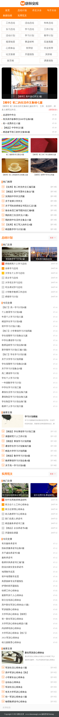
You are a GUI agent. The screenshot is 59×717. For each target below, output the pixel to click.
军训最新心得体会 (10, 609)
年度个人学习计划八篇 (12, 317)
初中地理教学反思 (10, 576)
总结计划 (22, 10)
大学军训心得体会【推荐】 (14, 614)
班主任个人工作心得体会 (17, 504)
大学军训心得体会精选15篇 (15, 623)
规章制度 (10, 42)
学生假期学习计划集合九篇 (14, 335)
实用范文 (22, 15)
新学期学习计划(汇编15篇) (14, 350)
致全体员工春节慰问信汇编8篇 (19, 210)
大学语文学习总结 (13, 282)
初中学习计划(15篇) (11, 326)
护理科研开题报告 (10, 586)
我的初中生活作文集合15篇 (18, 220)
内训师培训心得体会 (11, 628)
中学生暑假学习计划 (11, 340)
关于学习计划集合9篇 (12, 368)
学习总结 (29, 29)
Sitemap (51, 714)
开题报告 (29, 54)
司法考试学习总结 (13, 287)
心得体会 (10, 48)
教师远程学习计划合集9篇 (14, 345)
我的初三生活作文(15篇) (16, 215)
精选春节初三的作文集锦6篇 (16, 132)
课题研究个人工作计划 (16, 436)
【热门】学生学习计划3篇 (14, 354)
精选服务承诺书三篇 (14, 523)
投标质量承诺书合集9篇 (13, 548)
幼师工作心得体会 (10, 590)
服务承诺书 (7, 557)
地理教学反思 (8, 572)
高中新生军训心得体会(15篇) (15, 605)
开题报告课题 (11, 533)
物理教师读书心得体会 (16, 701)
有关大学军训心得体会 (16, 692)
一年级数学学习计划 (11, 383)
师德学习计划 (11, 297)
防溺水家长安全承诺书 (12, 567)
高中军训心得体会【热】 (17, 672)
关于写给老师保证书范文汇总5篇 (21, 206)
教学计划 (48, 35)
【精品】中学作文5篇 (13, 128)
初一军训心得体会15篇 (16, 697)
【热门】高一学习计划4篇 (14, 307)
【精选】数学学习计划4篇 (17, 456)
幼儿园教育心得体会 (11, 642)
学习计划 (29, 35)
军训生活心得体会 (13, 687)
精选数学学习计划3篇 (15, 229)
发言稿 (10, 60)
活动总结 (29, 23)
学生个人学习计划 (10, 378)
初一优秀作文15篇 (11, 123)
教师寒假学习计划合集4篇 (17, 460)
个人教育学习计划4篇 (12, 312)
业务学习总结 (11, 268)
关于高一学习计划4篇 (15, 465)
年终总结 (48, 23)
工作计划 (48, 29)
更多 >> (53, 238)
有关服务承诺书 (9, 543)
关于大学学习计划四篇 (12, 359)
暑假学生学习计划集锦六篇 (18, 446)
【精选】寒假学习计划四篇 (18, 441)
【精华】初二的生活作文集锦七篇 (22, 102)
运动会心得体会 (12, 682)
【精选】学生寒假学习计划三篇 (20, 431)
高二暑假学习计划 (10, 373)
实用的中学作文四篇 (15, 196)
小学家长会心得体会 (15, 677)
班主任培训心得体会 (11, 600)
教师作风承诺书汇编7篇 (13, 562)
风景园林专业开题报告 (12, 581)
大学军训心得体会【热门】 (14, 633)
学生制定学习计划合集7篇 (14, 401)
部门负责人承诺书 (13, 519)
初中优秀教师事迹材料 (16, 500)
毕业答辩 (48, 48)
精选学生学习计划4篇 (12, 321)
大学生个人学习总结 (14, 273)
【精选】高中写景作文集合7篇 (19, 191)
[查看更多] (53, 110)
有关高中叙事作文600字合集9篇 (18, 119)
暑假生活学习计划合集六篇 (14, 392)
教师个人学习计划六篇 (12, 406)
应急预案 (48, 42)
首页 (7, 10)
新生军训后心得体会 (34, 653)
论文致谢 (10, 54)
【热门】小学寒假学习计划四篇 (17, 331)
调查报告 (48, 60)
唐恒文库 (20, 714)
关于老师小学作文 (13, 201)
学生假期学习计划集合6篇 (14, 364)
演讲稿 (48, 54)
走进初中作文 (9, 115)
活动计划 (10, 35)
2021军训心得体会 (10, 638)
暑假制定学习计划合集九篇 (14, 397)
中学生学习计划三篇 (11, 387)
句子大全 (51, 10)
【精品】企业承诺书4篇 (16, 528)
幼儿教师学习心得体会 (16, 514)
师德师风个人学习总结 (16, 264)
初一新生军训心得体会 (12, 619)
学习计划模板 (31, 416)
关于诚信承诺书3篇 (11, 553)
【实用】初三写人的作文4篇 (18, 224)
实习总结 (10, 29)
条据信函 (7, 15)
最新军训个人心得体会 (12, 595)
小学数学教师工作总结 (16, 292)
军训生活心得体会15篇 (16, 667)
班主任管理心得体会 (14, 509)
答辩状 (29, 48)
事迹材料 (29, 42)
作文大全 (37, 10)
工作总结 (10, 23)
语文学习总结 (11, 278)
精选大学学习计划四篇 (16, 451)
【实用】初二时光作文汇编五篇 (20, 187)
